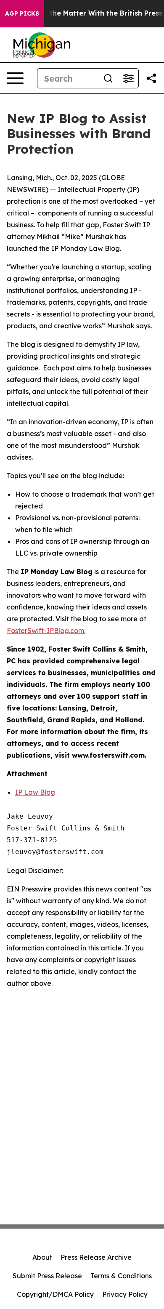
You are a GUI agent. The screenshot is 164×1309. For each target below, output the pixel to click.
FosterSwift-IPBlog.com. (46, 630)
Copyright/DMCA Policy (55, 1294)
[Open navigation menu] (15, 78)
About (42, 1257)
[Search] (108, 78)
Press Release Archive (96, 1257)
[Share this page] (151, 78)
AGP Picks (22, 13)
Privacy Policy (125, 1294)
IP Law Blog (35, 792)
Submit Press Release (47, 1276)
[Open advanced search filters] (128, 78)
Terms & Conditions (121, 1276)
